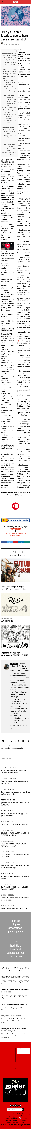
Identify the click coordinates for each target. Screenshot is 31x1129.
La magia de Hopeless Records (11, 116)
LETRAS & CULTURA (6, 44)
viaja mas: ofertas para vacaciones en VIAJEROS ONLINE (14, 654)
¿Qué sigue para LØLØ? (11, 132)
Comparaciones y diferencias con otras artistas (11, 147)
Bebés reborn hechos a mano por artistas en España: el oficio (15, 793)
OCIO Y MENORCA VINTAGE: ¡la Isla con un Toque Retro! (15, 856)
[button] (28, 758)
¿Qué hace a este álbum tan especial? (11, 82)
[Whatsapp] (27, 542)
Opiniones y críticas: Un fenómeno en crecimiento (11, 139)
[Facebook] (4, 542)
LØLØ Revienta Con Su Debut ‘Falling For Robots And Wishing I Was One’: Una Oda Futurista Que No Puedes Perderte (9, 60)
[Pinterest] (15, 542)
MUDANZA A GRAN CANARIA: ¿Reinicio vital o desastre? (15, 877)
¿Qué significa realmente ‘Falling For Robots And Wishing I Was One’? (11, 100)
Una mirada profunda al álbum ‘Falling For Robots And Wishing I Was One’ (9, 73)
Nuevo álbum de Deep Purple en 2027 (14, 908)
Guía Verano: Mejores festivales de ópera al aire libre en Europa (15, 866)
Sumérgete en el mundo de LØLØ (9, 154)
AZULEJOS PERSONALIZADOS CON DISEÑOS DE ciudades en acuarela (15, 771)
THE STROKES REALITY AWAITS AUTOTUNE (15, 824)
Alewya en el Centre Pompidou (11, 1016)
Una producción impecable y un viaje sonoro (9, 110)
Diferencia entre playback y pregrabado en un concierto (14, 782)
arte (18, 341)
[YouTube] (20, 1105)
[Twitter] (10, 542)
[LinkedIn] (18, 1105)
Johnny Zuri (8, 42)
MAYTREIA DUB (7, 621)
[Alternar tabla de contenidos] (14, 50)
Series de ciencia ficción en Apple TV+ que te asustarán (14, 814)
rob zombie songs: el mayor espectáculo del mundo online (13, 588)
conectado (22, 746)
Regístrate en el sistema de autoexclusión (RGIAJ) (15, 534)
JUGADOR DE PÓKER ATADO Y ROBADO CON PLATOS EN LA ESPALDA (15, 834)
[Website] (11, 729)
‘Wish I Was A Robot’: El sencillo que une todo (11, 90)
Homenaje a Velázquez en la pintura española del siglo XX (13, 1030)
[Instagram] (13, 1105)
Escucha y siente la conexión (11, 123)
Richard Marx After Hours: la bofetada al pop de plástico (15, 899)
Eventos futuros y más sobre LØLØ (9, 128)
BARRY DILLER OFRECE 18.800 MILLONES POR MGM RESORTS (14, 888)
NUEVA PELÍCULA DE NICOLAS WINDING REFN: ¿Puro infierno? (13, 845)
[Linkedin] (21, 542)
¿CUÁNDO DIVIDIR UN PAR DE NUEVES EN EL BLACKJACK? (15, 804)
